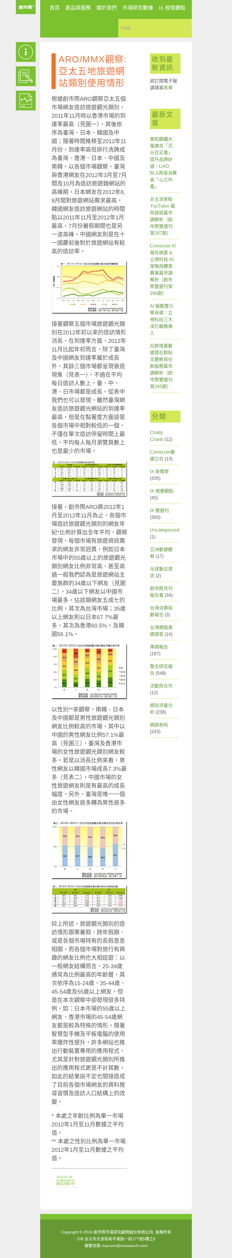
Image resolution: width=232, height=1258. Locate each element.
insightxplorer (65, 1180)
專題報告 (159, 647)
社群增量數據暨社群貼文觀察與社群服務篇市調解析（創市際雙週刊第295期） (161, 366)
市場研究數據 (138, 8)
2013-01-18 (64, 1177)
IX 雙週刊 (159, 510)
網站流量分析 (65, 1183)
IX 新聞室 (159, 471)
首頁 (55, 8)
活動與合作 (161, 686)
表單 (168, 87)
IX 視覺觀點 (172, 8)
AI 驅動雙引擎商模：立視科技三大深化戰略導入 (161, 320)
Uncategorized (164, 530)
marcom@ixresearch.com (125, 1245)
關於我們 (106, 8)
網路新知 (159, 724)
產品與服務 (78, 8)
